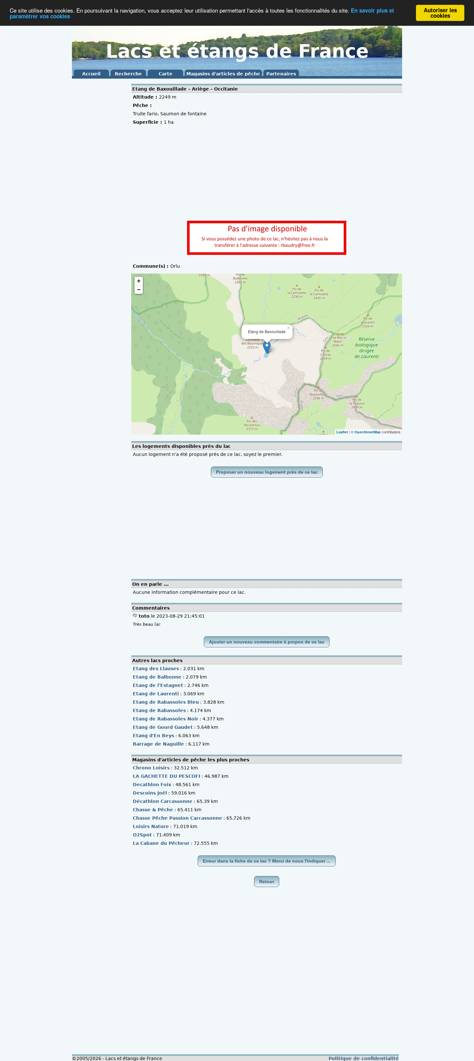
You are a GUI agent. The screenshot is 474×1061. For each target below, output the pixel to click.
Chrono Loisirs (151, 767)
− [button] (139, 289)
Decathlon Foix (152, 784)
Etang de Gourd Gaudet (163, 727)
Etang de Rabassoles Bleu (166, 702)
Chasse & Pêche (153, 809)
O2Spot (142, 834)
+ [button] (139, 280)
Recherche (128, 73)
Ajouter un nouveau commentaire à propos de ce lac (266, 641)
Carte (166, 73)
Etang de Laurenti (156, 693)
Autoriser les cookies (440, 12)
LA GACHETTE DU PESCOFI (166, 776)
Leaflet (342, 431)
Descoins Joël (150, 793)
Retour (266, 881)
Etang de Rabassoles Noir (165, 718)
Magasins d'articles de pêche (223, 73)
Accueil (91, 73)
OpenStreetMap (367, 431)
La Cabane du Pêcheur (161, 843)
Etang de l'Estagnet (158, 685)
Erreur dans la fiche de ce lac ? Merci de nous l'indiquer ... (267, 860)
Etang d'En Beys (153, 735)
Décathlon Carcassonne (163, 801)
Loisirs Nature (151, 826)
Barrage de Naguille (158, 744)
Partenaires (281, 73)
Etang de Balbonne (157, 677)
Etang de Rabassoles (159, 710)
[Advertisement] (97, 177)
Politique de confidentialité (364, 1058)
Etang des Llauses (156, 668)
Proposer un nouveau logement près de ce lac (267, 472)
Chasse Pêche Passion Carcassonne (177, 818)
